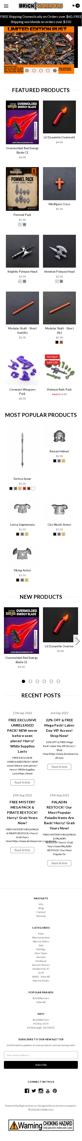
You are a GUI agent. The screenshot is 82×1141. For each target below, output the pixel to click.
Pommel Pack (22, 214)
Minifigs (41, 949)
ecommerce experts (64, 1105)
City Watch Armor (59, 524)
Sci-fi (41, 972)
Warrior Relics (41, 941)
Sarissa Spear (22, 478)
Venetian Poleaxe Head (59, 271)
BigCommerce (27, 1105)
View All (41, 1002)
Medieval (41, 961)
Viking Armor (22, 570)
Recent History (41, 964)
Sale (41, 945)
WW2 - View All (41, 976)
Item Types (41, 953)
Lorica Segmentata (22, 524)
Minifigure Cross (59, 204)
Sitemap (41, 916)
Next (77, 641)
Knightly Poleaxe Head (22, 271)
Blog (41, 908)
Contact (41, 912)
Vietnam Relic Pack (59, 389)
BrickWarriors (41, 998)
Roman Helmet (59, 451)
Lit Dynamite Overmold (59, 137)
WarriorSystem (41, 937)
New (41, 933)
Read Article (22, 782)
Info (41, 904)
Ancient (41, 957)
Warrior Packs (41, 980)
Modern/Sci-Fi (40, 968)
